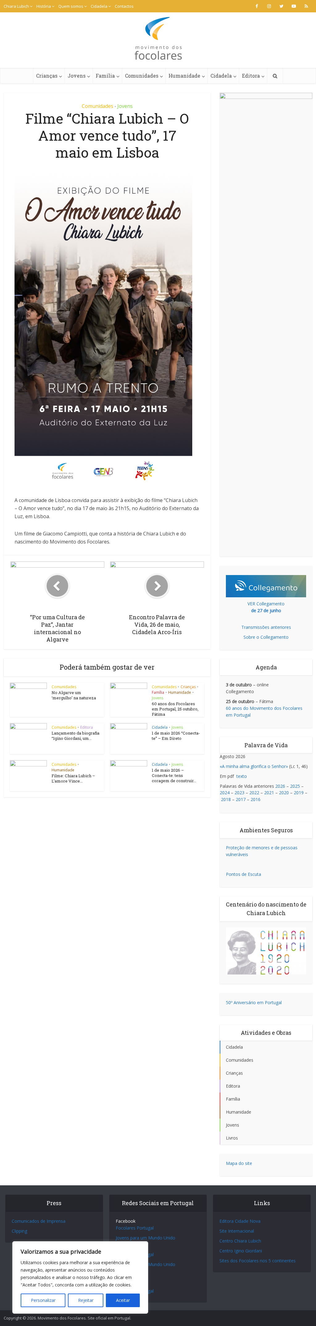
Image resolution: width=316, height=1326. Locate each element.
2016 (255, 799)
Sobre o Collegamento (266, 637)
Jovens (76, 75)
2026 (280, 786)
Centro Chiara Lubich (240, 1241)
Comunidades (141, 75)
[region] (80, 1277)
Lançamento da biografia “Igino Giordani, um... (75, 735)
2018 (226, 799)
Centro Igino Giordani (240, 1251)
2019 (299, 792)
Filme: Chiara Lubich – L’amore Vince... (73, 778)
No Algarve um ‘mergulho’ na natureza (74, 695)
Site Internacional (236, 1231)
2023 (239, 792)
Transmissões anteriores (266, 627)
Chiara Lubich (16, 6)
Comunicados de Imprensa (38, 1221)
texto (241, 776)
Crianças (46, 75)
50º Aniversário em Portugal (254, 1002)
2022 (254, 792)
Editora (251, 75)
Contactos (124, 6)
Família (105, 75)
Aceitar (123, 1300)
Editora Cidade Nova (239, 1221)
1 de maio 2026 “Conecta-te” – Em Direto (176, 735)
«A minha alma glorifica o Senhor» (254, 766)
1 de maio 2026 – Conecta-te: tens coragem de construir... (174, 775)
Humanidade (184, 75)
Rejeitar (86, 1300)
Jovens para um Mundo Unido (145, 1238)
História (43, 6)
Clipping (19, 1231)
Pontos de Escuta (243, 874)
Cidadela (99, 6)
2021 (269, 792)
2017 (241, 799)
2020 (284, 792)
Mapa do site (239, 1163)
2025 (295, 786)
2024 (225, 792)
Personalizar (43, 1300)
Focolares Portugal (135, 1228)
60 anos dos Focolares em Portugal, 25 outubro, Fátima (175, 709)
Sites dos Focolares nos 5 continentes (257, 1261)
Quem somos (70, 6)
